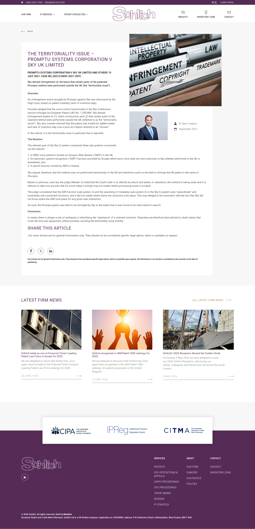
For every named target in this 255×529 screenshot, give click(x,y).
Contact (229, 17)
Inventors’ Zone (206, 17)
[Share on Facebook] (31, 251)
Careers (191, 472)
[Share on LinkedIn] (50, 251)
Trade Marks (162, 493)
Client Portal (227, 2)
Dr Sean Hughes (188, 123)
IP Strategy (161, 504)
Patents (159, 466)
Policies (191, 483)
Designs (159, 498)
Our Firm (26, 14)
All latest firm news (208, 300)
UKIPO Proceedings (166, 481)
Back (30, 31)
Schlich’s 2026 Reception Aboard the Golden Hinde (191, 353)
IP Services (46, 14)
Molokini (67, 514)
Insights (183, 17)
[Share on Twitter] (40, 251)
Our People (193, 478)
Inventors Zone (220, 472)
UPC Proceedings (165, 487)
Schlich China (214, 2)
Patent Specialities (75, 14)
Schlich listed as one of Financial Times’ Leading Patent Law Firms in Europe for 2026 (48, 355)
